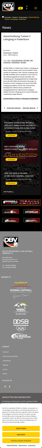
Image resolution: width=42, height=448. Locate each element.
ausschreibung (17, 60)
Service (5, 369)
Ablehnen (21, 435)
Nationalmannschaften (10, 356)
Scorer (30, 156)
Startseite (7, 17)
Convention (20, 131)
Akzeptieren (21, 428)
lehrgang (7, 62)
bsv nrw (26, 60)
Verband (15, 17)
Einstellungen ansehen (21, 441)
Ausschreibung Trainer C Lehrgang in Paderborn (20, 99)
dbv (31, 60)
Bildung (14, 131)
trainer (23, 62)
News (25, 131)
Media (5, 374)
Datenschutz (23, 445)
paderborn (15, 62)
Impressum (31, 445)
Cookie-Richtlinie (12, 445)
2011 (9, 60)
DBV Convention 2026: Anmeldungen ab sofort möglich (20, 147)
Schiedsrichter (23, 156)
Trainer (29, 131)
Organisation (23, 17)
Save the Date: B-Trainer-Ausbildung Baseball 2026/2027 (19, 174)
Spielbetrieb (7, 361)
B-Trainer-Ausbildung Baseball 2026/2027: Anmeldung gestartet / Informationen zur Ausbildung (20, 125)
